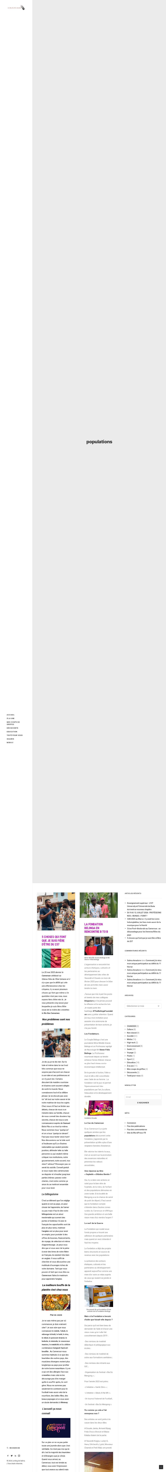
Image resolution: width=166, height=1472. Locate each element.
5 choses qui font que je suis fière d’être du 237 (144, 939)
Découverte (132, 1072)
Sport (129, 1059)
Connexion (131, 1123)
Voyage (130, 1053)
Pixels (129, 1056)
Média (129, 1039)
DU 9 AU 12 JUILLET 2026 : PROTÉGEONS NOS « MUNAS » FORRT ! (144, 914)
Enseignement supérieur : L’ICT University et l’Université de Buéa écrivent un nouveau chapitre (141, 906)
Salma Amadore (134, 960)
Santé (129, 1049)
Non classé (132, 1033)
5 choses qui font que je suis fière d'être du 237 (54, 940)
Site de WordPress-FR (136, 1133)
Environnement (133, 1046)
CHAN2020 (131, 1026)
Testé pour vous (133, 1076)
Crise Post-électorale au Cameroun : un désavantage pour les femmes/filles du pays (144, 932)
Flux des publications (136, 1126)
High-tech (131, 1043)
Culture (130, 1029)
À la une (130, 1066)
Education (131, 1062)
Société (130, 1036)
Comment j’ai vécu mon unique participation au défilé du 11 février (144, 963)
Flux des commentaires (137, 1130)
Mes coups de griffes (136, 1069)
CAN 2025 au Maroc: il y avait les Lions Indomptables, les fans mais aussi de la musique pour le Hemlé (144, 922)
